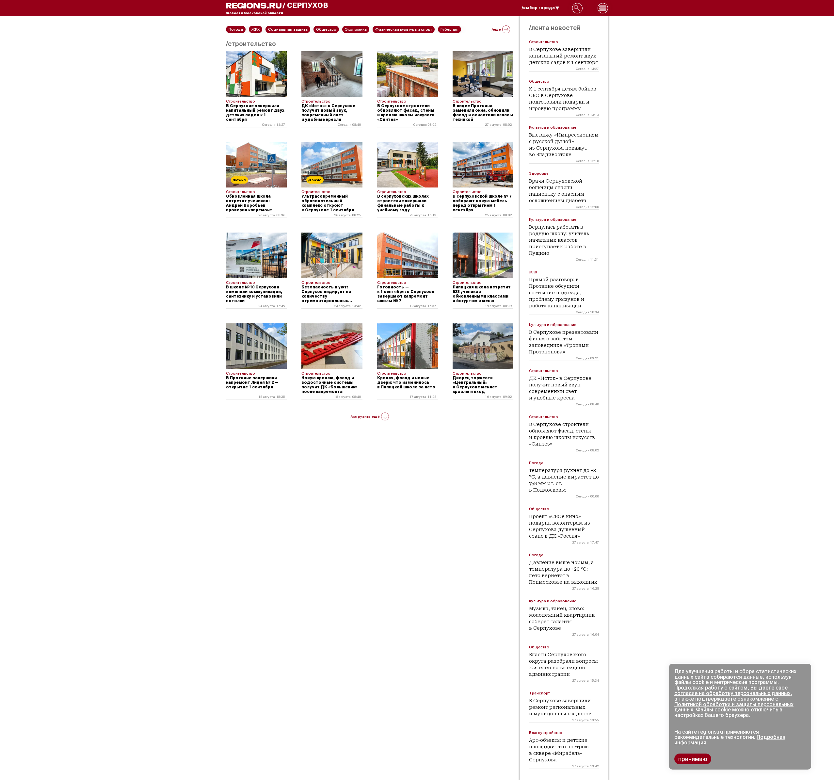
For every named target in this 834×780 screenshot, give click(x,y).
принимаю (692, 759)
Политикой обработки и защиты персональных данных (734, 707)
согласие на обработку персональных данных (732, 693)
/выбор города (538, 8)
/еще (496, 29)
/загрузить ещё (365, 416)
